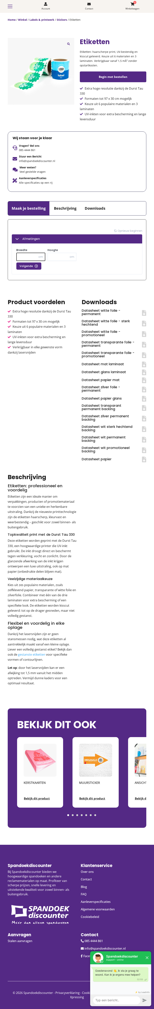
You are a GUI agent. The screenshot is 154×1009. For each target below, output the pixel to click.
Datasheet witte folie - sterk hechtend (106, 323)
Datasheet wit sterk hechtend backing (107, 428)
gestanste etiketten (31, 654)
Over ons (87, 872)
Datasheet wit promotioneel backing (106, 449)
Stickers (62, 19)
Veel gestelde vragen (33, 171)
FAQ (84, 894)
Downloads (95, 208)
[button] (68, 43)
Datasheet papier (97, 459)
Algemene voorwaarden (98, 909)
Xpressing (77, 997)
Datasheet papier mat (101, 380)
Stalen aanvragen (20, 941)
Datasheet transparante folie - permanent (108, 344)
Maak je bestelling (29, 208)
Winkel (22, 19)
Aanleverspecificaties (96, 902)
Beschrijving (65, 208)
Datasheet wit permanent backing (104, 439)
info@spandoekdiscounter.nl (37, 161)
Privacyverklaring (67, 993)
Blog (84, 887)
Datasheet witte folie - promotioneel (101, 333)
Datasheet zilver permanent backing (105, 418)
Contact (86, 879)
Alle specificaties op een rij (36, 182)
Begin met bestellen (113, 77)
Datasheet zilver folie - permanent (101, 389)
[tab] (28, 208)
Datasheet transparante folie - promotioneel (108, 354)
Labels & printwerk (41, 19)
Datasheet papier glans (102, 398)
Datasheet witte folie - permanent (101, 312)
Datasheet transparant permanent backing (101, 407)
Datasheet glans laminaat (104, 372)
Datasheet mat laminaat (103, 364)
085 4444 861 (27, 150)
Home (12, 19)
